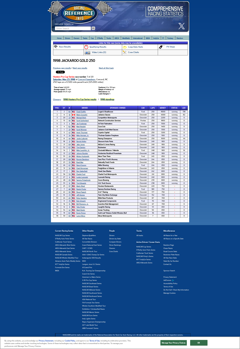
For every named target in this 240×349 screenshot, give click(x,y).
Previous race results (62, 68)
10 (69, 115)
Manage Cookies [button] (169, 293)
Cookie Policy (70, 341)
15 (69, 204)
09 (69, 144)
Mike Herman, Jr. (82, 135)
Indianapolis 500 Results (91, 258)
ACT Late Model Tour (90, 325)
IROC (84, 261)
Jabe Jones (80, 144)
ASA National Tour (89, 299)
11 (69, 207)
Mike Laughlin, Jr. (82, 150)
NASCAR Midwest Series (91, 290)
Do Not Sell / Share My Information (176, 290)
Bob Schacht (81, 201)
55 (70, 174)
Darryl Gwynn (81, 165)
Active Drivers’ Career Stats (148, 242)
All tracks (139, 235)
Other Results (88, 231)
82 (69, 127)
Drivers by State (115, 239)
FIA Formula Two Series (91, 303)
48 (69, 189)
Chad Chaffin (81, 112)
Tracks (85, 38)
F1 (163, 38)
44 (70, 139)
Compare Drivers (115, 242)
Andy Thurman (82, 133)
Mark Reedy (80, 210)
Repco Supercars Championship (94, 322)
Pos (57, 108)
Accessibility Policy (170, 283)
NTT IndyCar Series (62, 264)
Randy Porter (81, 189)
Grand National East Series (92, 245)
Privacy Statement (170, 277)
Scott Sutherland (82, 121)
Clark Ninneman (82, 168)
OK (199, 343)
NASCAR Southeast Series (92, 283)
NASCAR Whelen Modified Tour (66, 258)
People (112, 231)
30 (69, 192)
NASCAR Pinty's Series (144, 256)
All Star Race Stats (170, 258)
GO (93, 28)
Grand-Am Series (88, 274)
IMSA (148, 38)
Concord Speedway (86, 79)
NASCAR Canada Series (63, 255)
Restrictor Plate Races (171, 255)
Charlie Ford (80, 174)
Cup (92, 38)
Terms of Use (168, 287)
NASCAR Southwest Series (92, 293)
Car (143, 108)
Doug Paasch (81, 192)
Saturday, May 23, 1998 (64, 79)
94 (70, 121)
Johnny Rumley (82, 153)
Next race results (80, 68)
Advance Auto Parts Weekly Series (67, 261)
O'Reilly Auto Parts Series (64, 239)
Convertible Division (89, 242)
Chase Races (168, 248)
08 (69, 159)
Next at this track (106, 68)
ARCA (117, 38)
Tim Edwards (81, 183)
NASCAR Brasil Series (90, 287)
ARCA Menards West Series (65, 245)
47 (70, 133)
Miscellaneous (169, 231)
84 (69, 112)
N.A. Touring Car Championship (93, 271)
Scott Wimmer (81, 130)
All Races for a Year (170, 235)
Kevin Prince (81, 213)
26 (70, 156)
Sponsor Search (169, 271)
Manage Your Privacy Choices (173, 343)
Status (174, 108)
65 (70, 180)
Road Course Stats (170, 251)
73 (70, 195)
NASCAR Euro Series (90, 315)
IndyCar (156, 38)
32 (70, 168)
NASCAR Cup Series (62, 235)
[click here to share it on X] (182, 26)
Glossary (57, 99)
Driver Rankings (115, 245)
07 (69, 147)
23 (70, 118)
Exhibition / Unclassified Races (93, 309)
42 (70, 210)
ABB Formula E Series (90, 328)
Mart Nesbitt (81, 127)
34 (70, 135)
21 (69, 141)
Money (163, 108)
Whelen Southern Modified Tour (94, 306)
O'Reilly (100, 38)
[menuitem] (177, 280)
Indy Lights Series (88, 319)
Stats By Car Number (171, 261)
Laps (153, 108)
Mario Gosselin (81, 115)
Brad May (79, 162)
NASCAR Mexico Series (90, 312)
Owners (76, 38)
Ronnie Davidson (82, 159)
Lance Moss (80, 216)
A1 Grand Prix (87, 267)
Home (59, 38)
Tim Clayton (80, 147)
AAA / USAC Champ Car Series (93, 255)
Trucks (108, 38)
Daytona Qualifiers (89, 235)
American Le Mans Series (91, 277)
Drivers (67, 38)
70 (69, 162)
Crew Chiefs (113, 251)
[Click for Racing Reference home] (120, 16)
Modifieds (126, 38)
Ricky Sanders (81, 198)
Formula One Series (62, 267)
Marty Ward (80, 186)
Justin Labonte (82, 139)
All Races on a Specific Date (173, 239)
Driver (85, 108)
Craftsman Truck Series (63, 242)
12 (69, 183)
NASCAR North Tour (89, 251)
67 (70, 165)
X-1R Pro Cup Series (89, 280)
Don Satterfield (81, 171)
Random (180, 38)
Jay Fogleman (81, 124)
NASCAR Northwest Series (92, 296)
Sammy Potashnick (83, 180)
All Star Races (87, 239)
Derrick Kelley (81, 141)
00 (69, 216)
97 (70, 186)
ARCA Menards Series (63, 251)
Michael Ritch (81, 118)
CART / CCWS (87, 248)
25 (70, 130)
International (137, 38)
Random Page (168, 245)
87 (69, 213)
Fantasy (170, 38)
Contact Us (167, 264)
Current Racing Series (64, 231)
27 (70, 153)
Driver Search (64, 24)
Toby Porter (80, 207)
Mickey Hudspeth (82, 156)
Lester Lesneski (82, 177)
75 (70, 201)
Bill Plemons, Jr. (82, 204)
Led (183, 108)
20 (69, 198)
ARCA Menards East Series (65, 248)
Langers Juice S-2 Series (91, 264)
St (64, 108)
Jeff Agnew (80, 195)
